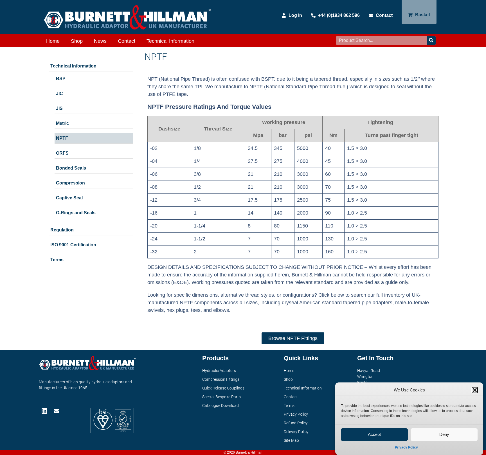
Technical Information (170, 41)
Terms (57, 259)
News (100, 41)
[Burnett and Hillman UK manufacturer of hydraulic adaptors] (127, 17)
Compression (70, 183)
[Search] (431, 40)
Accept (374, 434)
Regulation (62, 230)
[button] (475, 390)
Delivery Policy (296, 431)
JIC (59, 93)
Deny (444, 434)
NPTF (62, 138)
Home (53, 41)
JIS (59, 108)
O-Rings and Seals (76, 212)
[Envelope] (57, 411)
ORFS (62, 153)
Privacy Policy (406, 447)
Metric (62, 123)
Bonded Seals (71, 168)
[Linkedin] (45, 411)
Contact (126, 41)
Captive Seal (69, 197)
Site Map (291, 440)
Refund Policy (296, 423)
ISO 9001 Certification (73, 244)
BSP (61, 78)
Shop (77, 41)
